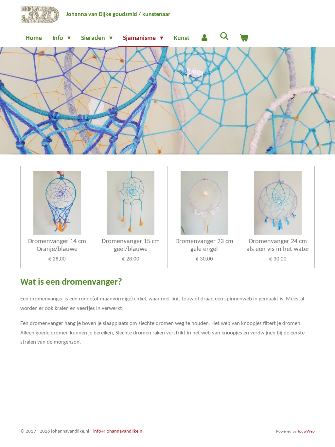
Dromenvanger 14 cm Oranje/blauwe (57, 245)
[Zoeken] (224, 36)
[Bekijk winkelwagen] (244, 38)
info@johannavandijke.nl (118, 431)
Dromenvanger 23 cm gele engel (204, 245)
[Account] (204, 38)
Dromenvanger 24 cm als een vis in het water (277, 245)
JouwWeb (306, 432)
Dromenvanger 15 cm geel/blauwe (131, 245)
